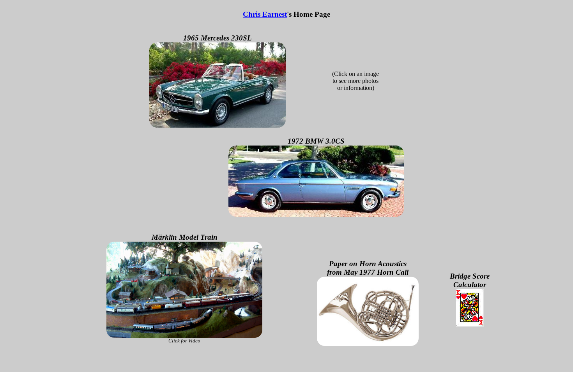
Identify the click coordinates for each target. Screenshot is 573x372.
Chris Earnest (265, 14)
